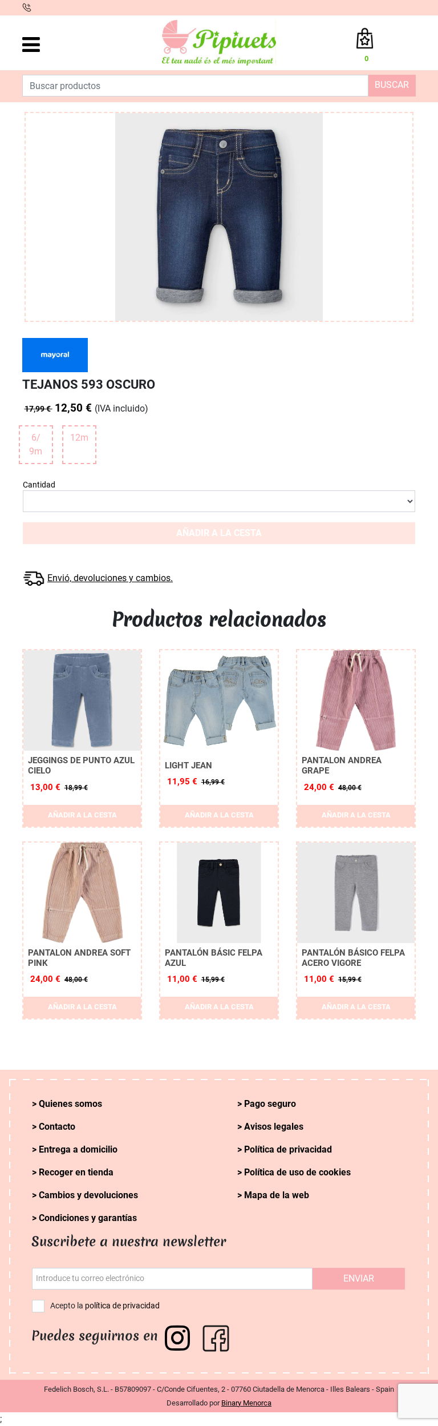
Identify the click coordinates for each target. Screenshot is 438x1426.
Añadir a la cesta (219, 532)
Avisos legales (273, 1126)
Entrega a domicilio (78, 1149)
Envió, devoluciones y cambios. (110, 578)
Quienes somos (70, 1103)
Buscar (392, 84)
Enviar (358, 1278)
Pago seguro (270, 1103)
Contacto (57, 1126)
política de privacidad (122, 1306)
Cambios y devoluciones (88, 1195)
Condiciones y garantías (88, 1217)
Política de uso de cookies (297, 1172)
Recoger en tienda (76, 1172)
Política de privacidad (288, 1149)
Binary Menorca (246, 1403)
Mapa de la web (276, 1195)
